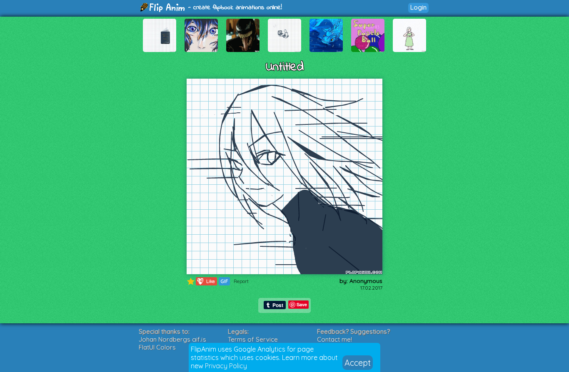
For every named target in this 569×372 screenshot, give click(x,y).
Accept (357, 362)
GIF (224, 281)
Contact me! (334, 339)
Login (418, 7)
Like (206, 281)
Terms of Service (253, 339)
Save (302, 304)
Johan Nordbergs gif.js (172, 339)
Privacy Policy (226, 366)
